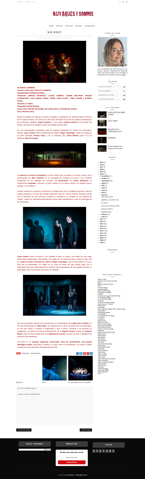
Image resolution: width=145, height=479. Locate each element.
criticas (51, 35)
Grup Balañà (101, 311)
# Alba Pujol (25, 353)
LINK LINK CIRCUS (107, 197)
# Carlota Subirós (35, 353)
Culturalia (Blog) (102, 289)
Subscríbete (72, 462)
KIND (44, 382)
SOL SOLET (104, 203)
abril (103, 192)
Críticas (59, 26)
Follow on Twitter (105, 86)
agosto (104, 183)
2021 (101, 167)
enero (104, 216)
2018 (101, 174)
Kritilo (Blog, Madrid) (104, 312)
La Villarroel (101, 319)
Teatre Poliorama (103, 360)
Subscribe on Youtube (106, 95)
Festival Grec (101, 305)
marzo (104, 195)
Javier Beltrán (67, 35)
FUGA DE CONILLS (107, 209)
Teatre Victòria (102, 365)
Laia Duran (75, 35)
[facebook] (119, 1)
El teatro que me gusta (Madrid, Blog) (109, 296)
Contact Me (30, 2)
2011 (101, 233)
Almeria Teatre (102, 279)
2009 (101, 238)
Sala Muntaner (102, 340)
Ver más (123, 75)
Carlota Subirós (43, 35)
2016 (101, 221)
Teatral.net (101, 349)
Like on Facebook (105, 90)
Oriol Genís (46, 37)
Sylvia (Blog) (101, 345)
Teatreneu (101, 367)
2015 (101, 224)
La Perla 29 (101, 317)
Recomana (101, 330)
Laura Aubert (83, 35)
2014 (101, 226)
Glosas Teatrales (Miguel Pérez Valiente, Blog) (111, 309)
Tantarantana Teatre (104, 347)
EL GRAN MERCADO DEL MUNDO (79, 382)
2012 (101, 231)
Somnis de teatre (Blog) (105, 344)
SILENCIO (19, 382)
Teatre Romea (102, 363)
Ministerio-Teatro (103, 322)
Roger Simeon (102, 334)
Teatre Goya (101, 352)
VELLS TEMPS (112, 121)
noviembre (105, 176)
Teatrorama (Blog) (103, 370)
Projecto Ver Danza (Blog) (105, 329)
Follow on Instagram (106, 99)
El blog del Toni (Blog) (104, 292)
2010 (101, 235)
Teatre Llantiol (102, 355)
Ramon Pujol (54, 37)
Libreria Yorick (102, 320)
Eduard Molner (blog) (104, 291)
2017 (101, 219)
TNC (71, 37)
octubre (104, 178)
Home (20, 2)
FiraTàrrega (101, 307)
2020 (101, 169)
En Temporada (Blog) (104, 297)
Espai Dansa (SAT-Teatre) (105, 304)
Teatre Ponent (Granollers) (106, 362)
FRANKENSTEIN (106, 212)
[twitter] (123, 1)
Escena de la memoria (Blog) (106, 302)
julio (103, 185)
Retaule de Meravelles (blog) (106, 332)
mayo (104, 190)
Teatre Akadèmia (103, 350)
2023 (101, 162)
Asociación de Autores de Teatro (107, 281)
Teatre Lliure (101, 357)
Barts (99, 282)
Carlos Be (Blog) (102, 287)
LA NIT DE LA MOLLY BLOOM (110, 206)
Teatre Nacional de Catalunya (106, 359)
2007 (101, 242)
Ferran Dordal (58, 35)
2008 (101, 240)
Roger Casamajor (64, 37)
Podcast (78, 26)
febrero (104, 214)
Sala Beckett (101, 337)
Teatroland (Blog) (103, 368)
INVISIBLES (112, 138)
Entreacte (100, 301)
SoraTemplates (69, 475)
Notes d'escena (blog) (104, 324)
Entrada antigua (86, 430)
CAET (99, 286)
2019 (101, 172)
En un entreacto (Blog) (104, 299)
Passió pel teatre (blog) (105, 325)
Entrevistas (90, 26)
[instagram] (126, 1)
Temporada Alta (102, 372)
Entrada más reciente (24, 430)
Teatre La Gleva (102, 354)
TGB (99, 373)
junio (103, 188)
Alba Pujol (35, 35)
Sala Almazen (102, 335)
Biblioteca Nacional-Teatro (105, 284)
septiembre (106, 181)
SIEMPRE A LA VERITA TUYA (110, 200)
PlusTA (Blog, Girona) (104, 327)
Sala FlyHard (101, 339)
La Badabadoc (102, 314)
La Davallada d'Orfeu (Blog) (106, 315)
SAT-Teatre (101, 342)
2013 (101, 228)
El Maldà (100, 294)
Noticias (69, 26)
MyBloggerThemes (81, 475)
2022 (101, 165)
